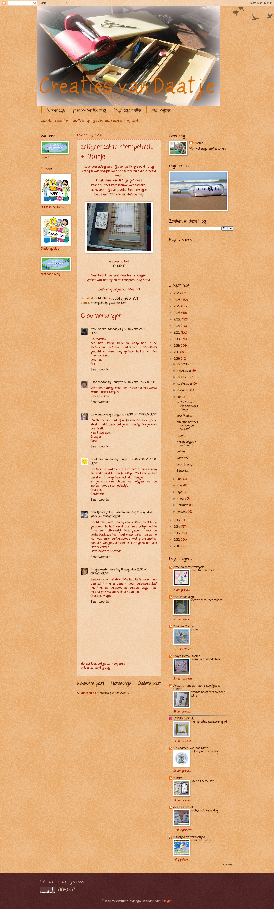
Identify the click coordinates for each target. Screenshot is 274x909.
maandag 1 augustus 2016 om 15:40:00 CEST (127, 414)
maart (182, 499)
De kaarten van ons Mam (190, 748)
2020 (177, 332)
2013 (177, 533)
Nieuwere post (90, 684)
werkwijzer (161, 110)
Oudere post (149, 684)
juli (179, 397)
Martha (198, 143)
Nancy (177, 778)
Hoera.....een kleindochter (205, 659)
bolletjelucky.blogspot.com (108, 512)
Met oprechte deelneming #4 (209, 722)
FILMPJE (119, 266)
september (185, 384)
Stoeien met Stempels (188, 567)
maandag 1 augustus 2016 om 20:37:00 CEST (123, 461)
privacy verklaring (89, 110)
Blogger (167, 901)
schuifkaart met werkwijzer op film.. (187, 425)
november (184, 371)
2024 (177, 306)
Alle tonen (228, 864)
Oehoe (181, 451)
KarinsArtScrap (183, 626)
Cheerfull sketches (202, 570)
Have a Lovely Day (202, 781)
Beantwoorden (100, 369)
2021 (177, 326)
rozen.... (181, 435)
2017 (177, 352)
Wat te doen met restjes (206, 600)
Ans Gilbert (99, 329)
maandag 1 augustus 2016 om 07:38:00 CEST (127, 382)
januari (182, 512)
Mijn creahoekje (184, 597)
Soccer (195, 630)
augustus (183, 390)
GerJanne (97, 459)
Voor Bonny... (185, 464)
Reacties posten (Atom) (113, 693)
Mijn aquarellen (128, 110)
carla (94, 414)
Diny (94, 382)
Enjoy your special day (204, 751)
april (180, 492)
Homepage (55, 110)
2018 (177, 346)
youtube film (117, 303)
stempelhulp (99, 303)
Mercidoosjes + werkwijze (186, 444)
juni (180, 479)
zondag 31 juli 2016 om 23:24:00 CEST (120, 331)
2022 (178, 319)
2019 (177, 339)
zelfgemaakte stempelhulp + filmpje (187, 406)
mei (180, 485)
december (184, 364)
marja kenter (100, 569)
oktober (183, 377)
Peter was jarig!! (201, 840)
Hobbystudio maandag (204, 811)
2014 (177, 527)
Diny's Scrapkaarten (186, 656)
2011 (177, 546)
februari (183, 505)
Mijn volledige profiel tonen (207, 149)
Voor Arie (183, 458)
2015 (177, 520)
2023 (177, 313)
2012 (177, 540)
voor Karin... (184, 416)
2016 (177, 359)
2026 (178, 293)
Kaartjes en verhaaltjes (189, 837)
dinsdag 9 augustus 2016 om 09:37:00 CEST (119, 571)
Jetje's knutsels (183, 807)
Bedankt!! (183, 471)
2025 (178, 300)
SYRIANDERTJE (183, 718)
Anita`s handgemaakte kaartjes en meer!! (197, 687)
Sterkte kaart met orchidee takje (208, 694)
